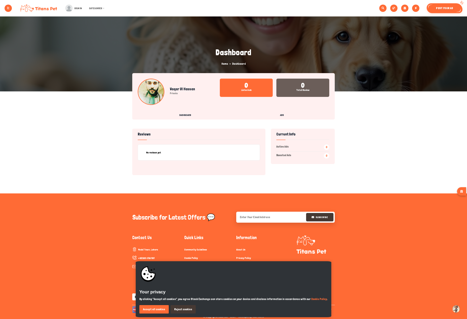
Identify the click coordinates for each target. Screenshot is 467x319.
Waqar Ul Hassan (182, 89)
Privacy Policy (243, 257)
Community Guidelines (195, 249)
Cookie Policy (191, 257)
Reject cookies (183, 309)
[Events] (404, 8)
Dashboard (185, 115)
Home (224, 63)
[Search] (383, 8)
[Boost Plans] (415, 8)
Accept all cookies (154, 309)
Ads (282, 115)
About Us (240, 249)
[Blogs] (393, 8)
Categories (95, 8)
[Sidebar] (8, 8)
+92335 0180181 (146, 258)
